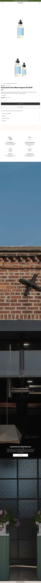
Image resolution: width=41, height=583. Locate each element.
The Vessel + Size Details (6, 113)
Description (4, 95)
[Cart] (39, 3)
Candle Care (4, 120)
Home (2, 83)
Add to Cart (20, 103)
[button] (20, 582)
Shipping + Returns (5, 118)
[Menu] (1, 3)
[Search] (3, 3)
